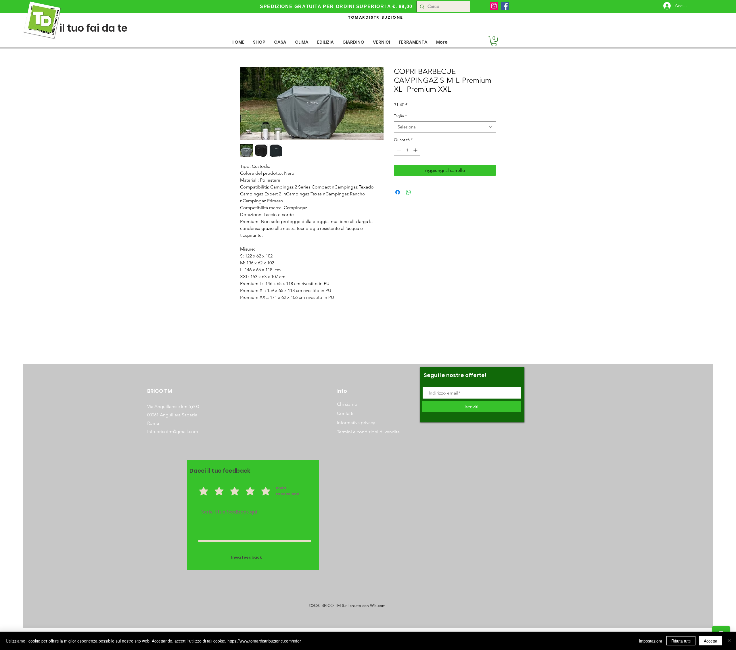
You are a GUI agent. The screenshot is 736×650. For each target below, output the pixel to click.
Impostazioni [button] (650, 641)
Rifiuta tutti (681, 641)
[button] (280, 42)
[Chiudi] (729, 640)
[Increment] (415, 150)
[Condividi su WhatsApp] (408, 192)
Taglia (400, 115)
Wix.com (378, 605)
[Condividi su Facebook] (397, 192)
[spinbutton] (407, 150)
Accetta (710, 641)
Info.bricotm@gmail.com (172, 431)
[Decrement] (398, 150)
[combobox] (445, 126)
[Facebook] (505, 6)
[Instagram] (494, 6)
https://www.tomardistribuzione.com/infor (264, 641)
